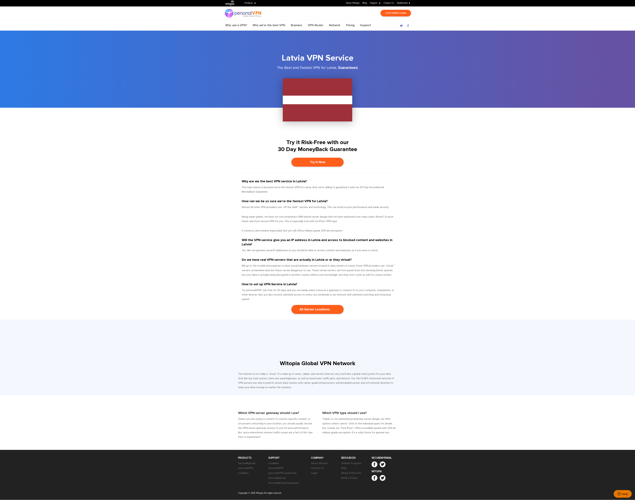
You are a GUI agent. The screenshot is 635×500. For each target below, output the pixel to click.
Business (296, 25)
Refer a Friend (349, 478)
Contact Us (389, 3)
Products (249, 3)
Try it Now (317, 162)
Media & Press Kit (351, 473)
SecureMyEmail (246, 463)
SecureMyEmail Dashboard (283, 483)
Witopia (231, 1)
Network (334, 25)
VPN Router (315, 25)
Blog (364, 3)
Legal (314, 473)
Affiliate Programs (351, 463)
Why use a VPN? (236, 25)
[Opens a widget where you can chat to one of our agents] (623, 494)
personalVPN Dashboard (282, 473)
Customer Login (395, 13)
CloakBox (243, 473)
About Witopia (353, 3)
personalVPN (245, 468)
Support (373, 3)
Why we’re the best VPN (269, 25)
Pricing (350, 25)
